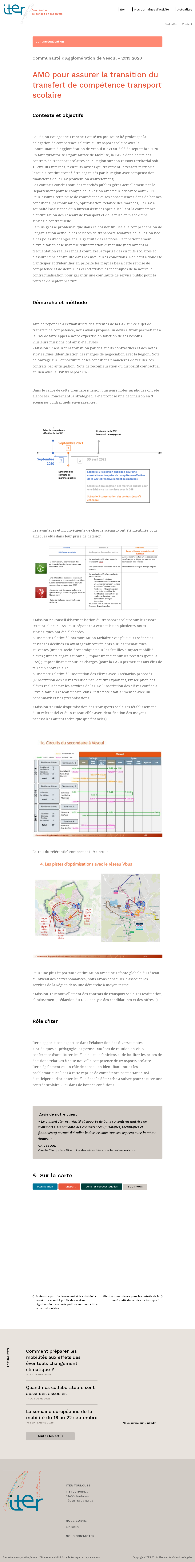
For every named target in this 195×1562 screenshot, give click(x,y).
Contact (187, 24)
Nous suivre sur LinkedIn (139, 1422)
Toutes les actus (50, 1436)
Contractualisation (49, 41)
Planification (45, 1186)
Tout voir (135, 1186)
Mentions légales (182, 1557)
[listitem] (121, 9)
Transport (69, 1186)
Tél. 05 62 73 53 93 (79, 1500)
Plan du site (165, 1557)
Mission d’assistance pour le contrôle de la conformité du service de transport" (131, 1298)
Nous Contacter (80, 1536)
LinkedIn (171, 24)
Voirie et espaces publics (102, 1186)
